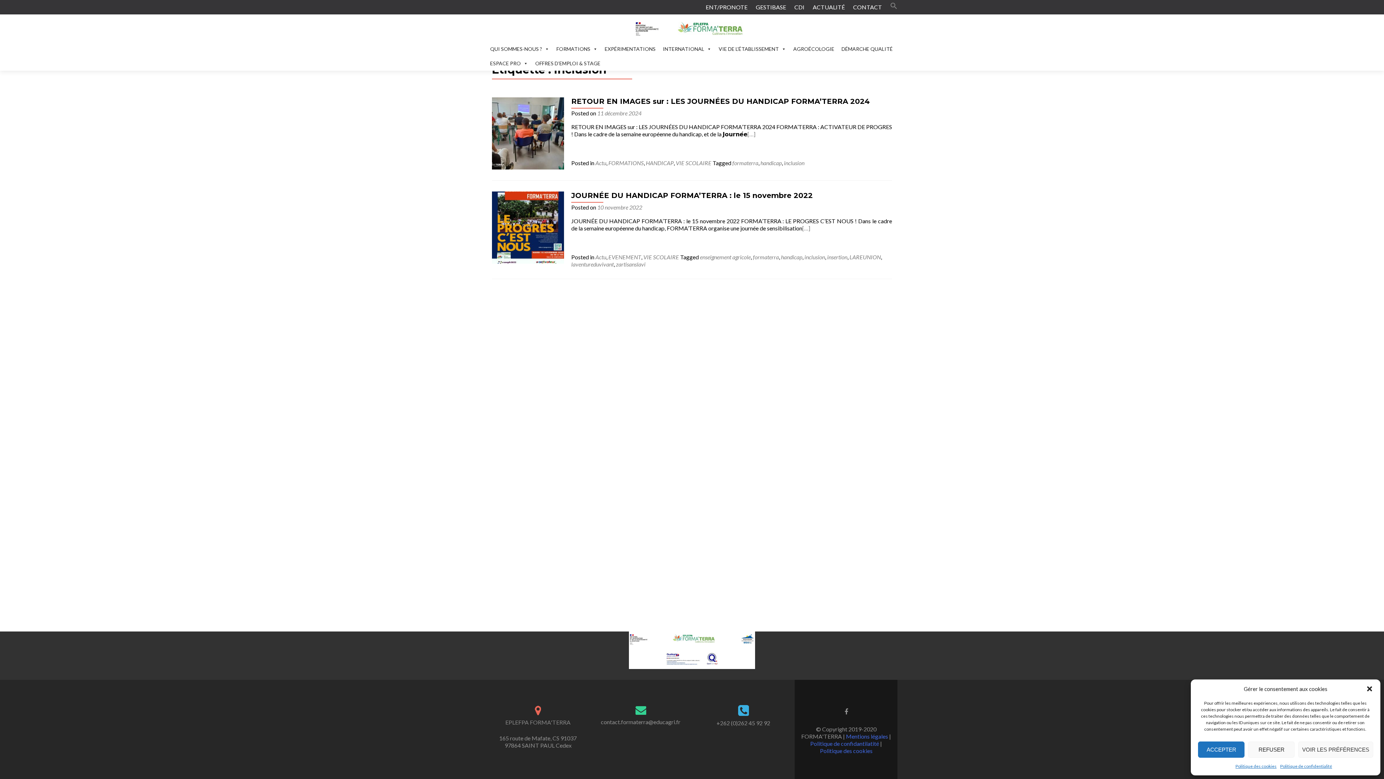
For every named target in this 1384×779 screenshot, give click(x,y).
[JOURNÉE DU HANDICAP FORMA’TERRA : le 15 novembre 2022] (528, 226)
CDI (799, 7)
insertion (837, 257)
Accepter (1221, 750)
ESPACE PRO (505, 63)
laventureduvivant (592, 264)
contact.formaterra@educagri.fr (640, 721)
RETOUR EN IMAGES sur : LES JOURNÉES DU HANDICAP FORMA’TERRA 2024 (720, 101)
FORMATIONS (573, 49)
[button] (1369, 688)
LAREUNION (865, 257)
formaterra (745, 162)
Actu (600, 162)
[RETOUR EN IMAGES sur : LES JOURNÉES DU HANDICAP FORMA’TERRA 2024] (528, 132)
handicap (771, 162)
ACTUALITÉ (829, 7)
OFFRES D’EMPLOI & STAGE (567, 63)
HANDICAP (660, 162)
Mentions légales (867, 736)
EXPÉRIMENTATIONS (630, 49)
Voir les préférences (1335, 750)
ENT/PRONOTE (727, 7)
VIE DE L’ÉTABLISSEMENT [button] (749, 49)
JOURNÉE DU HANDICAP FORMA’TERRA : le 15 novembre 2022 (692, 195)
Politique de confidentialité (1306, 766)
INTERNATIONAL (683, 49)
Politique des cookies (1256, 766)
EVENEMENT (624, 257)
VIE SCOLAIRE (693, 162)
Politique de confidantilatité (844, 743)
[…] (751, 134)
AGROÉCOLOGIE (813, 49)
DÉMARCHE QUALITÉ (867, 49)
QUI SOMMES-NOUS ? (516, 49)
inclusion (794, 162)
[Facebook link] (846, 711)
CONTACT (867, 7)
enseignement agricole (725, 257)
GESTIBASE (771, 7)
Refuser (1272, 750)
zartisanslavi (631, 264)
